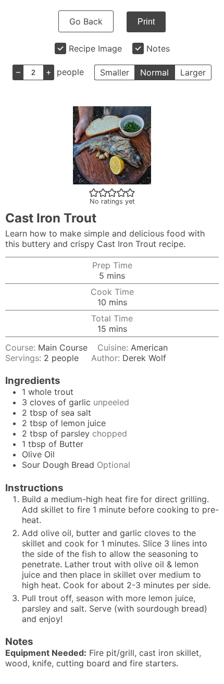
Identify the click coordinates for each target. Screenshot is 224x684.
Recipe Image (95, 48)
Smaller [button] (114, 72)
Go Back (86, 21)
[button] (93, 192)
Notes (158, 48)
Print (146, 21)
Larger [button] (193, 72)
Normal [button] (154, 72)
